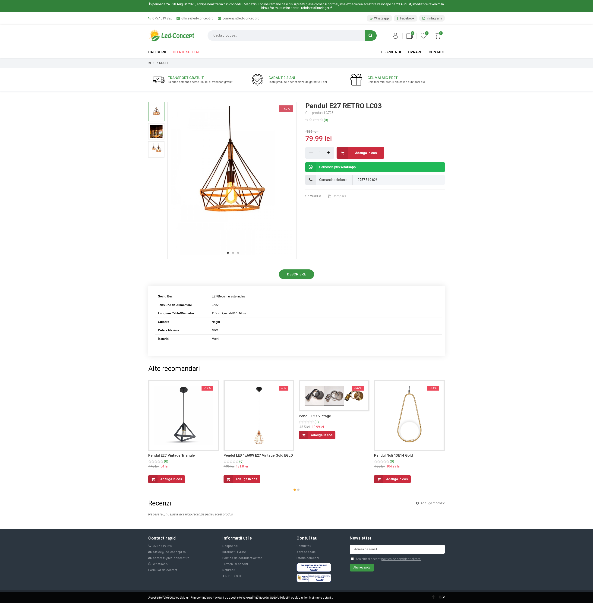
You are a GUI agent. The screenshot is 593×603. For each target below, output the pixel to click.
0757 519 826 (162, 18)
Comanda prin (337, 167)
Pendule (162, 63)
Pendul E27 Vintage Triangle (171, 455)
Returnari (228, 570)
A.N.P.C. (227, 576)
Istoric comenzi (307, 558)
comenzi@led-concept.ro (240, 18)
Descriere (296, 274)
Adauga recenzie (432, 503)
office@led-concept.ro (197, 18)
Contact (437, 52)
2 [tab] (233, 253)
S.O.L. (240, 576)
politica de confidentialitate (401, 559)
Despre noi (391, 52)
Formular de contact (162, 570)
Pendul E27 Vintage (315, 416)
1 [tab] (228, 253)
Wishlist (315, 196)
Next (299, 180)
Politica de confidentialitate (242, 558)
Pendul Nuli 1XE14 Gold (393, 455)
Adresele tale (306, 552)
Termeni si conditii (235, 564)
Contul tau (303, 546)
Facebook (407, 18)
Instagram (434, 18)
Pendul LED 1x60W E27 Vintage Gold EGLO (258, 455)
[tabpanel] (232, 180)
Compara (339, 196)
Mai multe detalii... (321, 597)
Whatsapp (381, 18)
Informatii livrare (234, 552)
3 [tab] (238, 253)
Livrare (415, 52)
